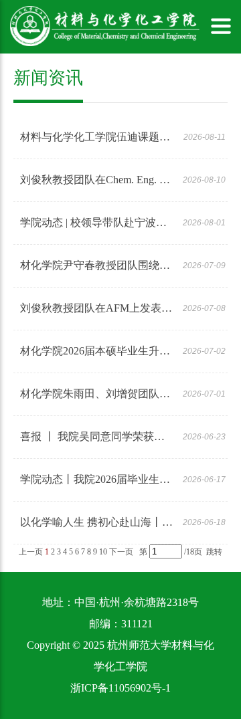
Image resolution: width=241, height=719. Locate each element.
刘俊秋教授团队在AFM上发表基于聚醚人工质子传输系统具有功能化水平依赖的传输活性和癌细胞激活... (96, 308)
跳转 (214, 551)
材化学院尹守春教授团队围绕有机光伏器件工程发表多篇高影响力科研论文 (96, 265)
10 (103, 551)
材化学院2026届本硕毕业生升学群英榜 (96, 350)
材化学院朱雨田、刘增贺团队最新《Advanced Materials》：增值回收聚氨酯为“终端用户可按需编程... (96, 393)
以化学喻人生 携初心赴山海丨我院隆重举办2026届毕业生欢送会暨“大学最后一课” (96, 522)
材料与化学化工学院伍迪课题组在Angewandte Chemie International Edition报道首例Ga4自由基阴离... (96, 136)
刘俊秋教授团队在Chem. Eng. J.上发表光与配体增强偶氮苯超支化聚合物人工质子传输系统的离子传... (96, 179)
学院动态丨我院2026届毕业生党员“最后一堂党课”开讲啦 (96, 479)
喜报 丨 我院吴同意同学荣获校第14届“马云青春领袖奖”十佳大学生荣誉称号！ (96, 436)
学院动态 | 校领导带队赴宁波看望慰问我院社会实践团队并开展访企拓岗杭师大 (96, 222)
